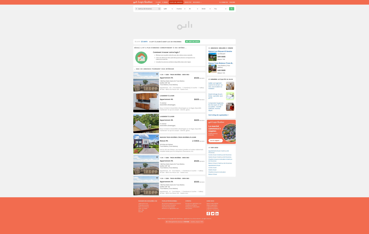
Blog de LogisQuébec (212, 205)
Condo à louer (212, 167)
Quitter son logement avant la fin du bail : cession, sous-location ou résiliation (215, 85)
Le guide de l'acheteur (212, 208)
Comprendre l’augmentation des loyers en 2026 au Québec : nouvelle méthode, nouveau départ (216, 106)
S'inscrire (232, 2)
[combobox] (168, 8)
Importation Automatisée (168, 206)
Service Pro (187, 2)
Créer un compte (142, 208)
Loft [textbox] (165, 9)
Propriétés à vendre (143, 205)
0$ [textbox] (190, 9)
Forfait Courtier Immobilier (169, 205)
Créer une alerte (194, 41)
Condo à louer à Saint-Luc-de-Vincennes (219, 155)
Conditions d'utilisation (191, 205)
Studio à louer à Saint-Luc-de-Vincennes (219, 157)
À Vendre (165, 2)
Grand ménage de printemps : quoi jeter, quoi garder (215, 96)
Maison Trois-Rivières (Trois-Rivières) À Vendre (226, 63)
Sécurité (140, 211)
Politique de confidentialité (192, 206)
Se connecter (223, 2)
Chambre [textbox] (179, 9)
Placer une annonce (176, 2)
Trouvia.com (216, 210)
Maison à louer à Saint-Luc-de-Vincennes (220, 163)
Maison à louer (212, 174)
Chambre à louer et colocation (217, 172)
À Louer (158, 2)
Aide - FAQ (141, 210)
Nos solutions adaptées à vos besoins (171, 203)
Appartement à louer (214, 165)
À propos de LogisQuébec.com (193, 203)
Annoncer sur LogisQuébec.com (170, 208)
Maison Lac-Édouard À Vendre (220, 51)
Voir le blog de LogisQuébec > (218, 115)
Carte (145, 41)
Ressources (196, 2)
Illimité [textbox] (203, 9)
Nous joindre (188, 208)
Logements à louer (143, 203)
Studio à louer (212, 170)
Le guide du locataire (212, 206)
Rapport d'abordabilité (212, 203)
